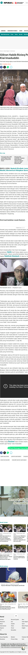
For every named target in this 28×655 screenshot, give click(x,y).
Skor (23, 619)
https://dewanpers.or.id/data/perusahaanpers (12, 647)
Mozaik (21, 34)
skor (20, 30)
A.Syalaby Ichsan (6, 64)
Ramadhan (13, 630)
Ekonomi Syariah (12, 30)
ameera (3, 30)
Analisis (13, 623)
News (1, 623)
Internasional (3, 625)
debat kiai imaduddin (5, 460)
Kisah (12, 34)
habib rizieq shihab (5, 456)
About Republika (4, 637)
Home (1, 51)
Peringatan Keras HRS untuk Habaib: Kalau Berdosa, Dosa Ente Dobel (6, 158)
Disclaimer (2, 639)
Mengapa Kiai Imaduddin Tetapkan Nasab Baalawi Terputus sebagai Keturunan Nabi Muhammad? (19, 160)
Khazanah (2, 621)
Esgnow (2, 628)
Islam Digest (6, 51)
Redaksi (13, 637)
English (23, 628)
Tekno (12, 625)
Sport (23, 623)
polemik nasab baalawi (16, 456)
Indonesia (13, 51)
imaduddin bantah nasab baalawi (19, 460)
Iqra (12, 621)
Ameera (2, 619)
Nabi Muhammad (5, 34)
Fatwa (16, 34)
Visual (12, 628)
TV (0, 630)
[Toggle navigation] (1, 3)
